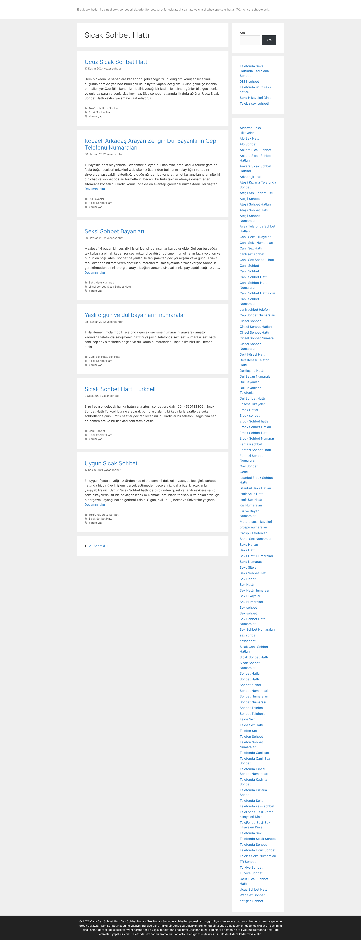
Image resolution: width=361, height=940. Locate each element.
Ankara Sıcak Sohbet (255, 150)
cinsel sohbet (97, 286)
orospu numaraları (253, 527)
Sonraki (101, 546)
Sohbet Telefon (251, 708)
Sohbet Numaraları (254, 696)
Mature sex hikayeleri (256, 522)
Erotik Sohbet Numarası (257, 438)
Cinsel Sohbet (250, 321)
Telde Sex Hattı (251, 725)
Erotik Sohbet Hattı (254, 433)
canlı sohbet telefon (255, 309)
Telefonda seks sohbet (257, 806)
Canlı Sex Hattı (98, 356)
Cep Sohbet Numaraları (257, 315)
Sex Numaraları (251, 602)
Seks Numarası (251, 562)
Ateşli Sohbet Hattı (254, 210)
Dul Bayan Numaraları (256, 376)
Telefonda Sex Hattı (266, 930)
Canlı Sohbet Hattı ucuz (257, 293)
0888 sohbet (249, 81)
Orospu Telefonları (253, 533)
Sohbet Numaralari (254, 691)
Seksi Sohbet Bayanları (114, 231)
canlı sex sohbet (252, 254)
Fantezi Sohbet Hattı (255, 450)
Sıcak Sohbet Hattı (100, 112)
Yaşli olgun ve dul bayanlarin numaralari (136, 314)
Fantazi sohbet (251, 444)
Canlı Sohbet (97, 430)
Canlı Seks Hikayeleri (255, 237)
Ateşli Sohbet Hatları (255, 204)
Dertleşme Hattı (252, 371)
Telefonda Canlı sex (255, 753)
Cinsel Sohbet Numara (257, 338)
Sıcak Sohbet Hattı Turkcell (120, 389)
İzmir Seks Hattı (251, 494)
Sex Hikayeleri (250, 596)
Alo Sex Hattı (249, 138)
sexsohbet (248, 641)
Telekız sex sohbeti (254, 103)
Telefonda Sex (251, 833)
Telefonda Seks (251, 800)
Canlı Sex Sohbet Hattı (257, 260)
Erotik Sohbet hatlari (255, 421)
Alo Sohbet (248, 144)
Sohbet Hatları (251, 673)
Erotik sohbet (250, 415)
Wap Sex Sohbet (252, 895)
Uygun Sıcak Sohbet (111, 463)
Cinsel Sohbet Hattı (254, 332)
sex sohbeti (248, 635)
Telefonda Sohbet (253, 844)
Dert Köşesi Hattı (252, 354)
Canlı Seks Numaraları (256, 243)
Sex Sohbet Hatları (113, 925)
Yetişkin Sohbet (251, 901)
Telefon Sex (249, 731)
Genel (244, 472)
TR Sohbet (248, 862)
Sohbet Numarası (253, 702)
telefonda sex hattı (175, 930)
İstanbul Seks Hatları (255, 488)
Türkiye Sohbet (251, 867)
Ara (242, 33)
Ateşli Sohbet (250, 199)
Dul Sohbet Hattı (252, 398)
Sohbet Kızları (250, 685)
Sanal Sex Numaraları (256, 539)
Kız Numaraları (251, 505)
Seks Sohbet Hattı (253, 573)
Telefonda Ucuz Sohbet (103, 108)
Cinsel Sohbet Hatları (256, 327)
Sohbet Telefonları (253, 714)
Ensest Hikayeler (252, 404)
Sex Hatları (248, 579)
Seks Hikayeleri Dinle (255, 98)
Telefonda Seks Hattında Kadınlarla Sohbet (254, 71)
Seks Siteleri (249, 567)
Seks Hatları (249, 544)
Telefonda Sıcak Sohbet (258, 839)
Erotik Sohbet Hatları (255, 427)
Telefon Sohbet (251, 736)
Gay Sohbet (249, 466)
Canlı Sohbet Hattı (253, 277)
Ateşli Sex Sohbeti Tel (256, 193)
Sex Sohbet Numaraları (257, 629)
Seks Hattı (247, 550)
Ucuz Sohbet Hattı (254, 889)
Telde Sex (247, 719)
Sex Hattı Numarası (254, 590)
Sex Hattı (114, 356)
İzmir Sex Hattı (251, 500)
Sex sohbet (248, 607)
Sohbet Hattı (249, 679)
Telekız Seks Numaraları (258, 856)
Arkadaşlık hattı (251, 177)
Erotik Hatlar (249, 410)
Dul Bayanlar (96, 198)
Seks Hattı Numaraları (102, 282)
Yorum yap (95, 116)
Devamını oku (95, 189)
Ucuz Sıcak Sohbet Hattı (117, 61)
